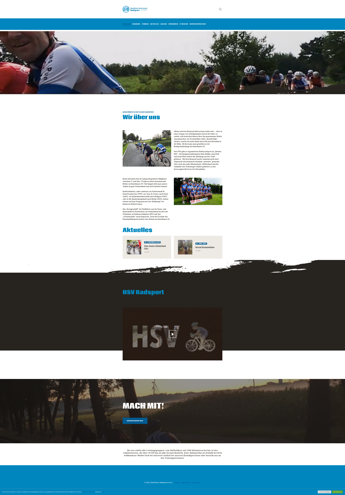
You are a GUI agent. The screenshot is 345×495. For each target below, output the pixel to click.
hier (103, 492)
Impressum (185, 483)
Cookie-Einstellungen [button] (324, 492)
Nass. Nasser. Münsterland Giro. (155, 247)
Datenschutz (196, 483)
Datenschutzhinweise (88, 492)
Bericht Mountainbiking (205, 247)
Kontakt (177, 483)
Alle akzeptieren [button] (337, 492)
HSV (148, 252)
